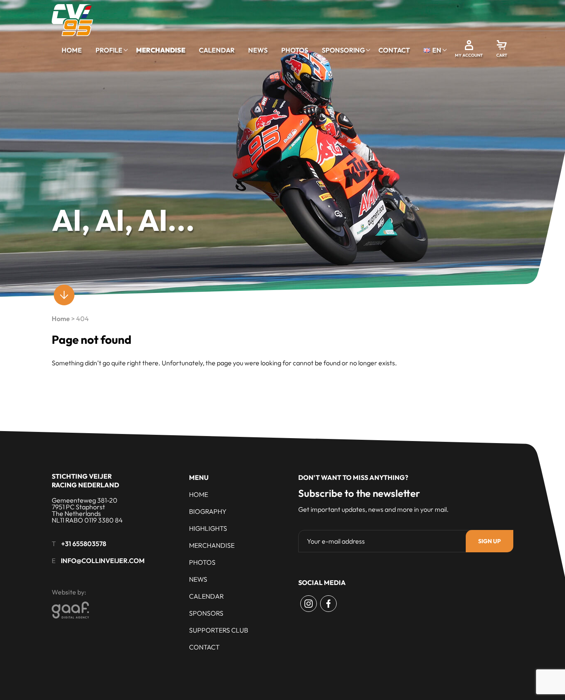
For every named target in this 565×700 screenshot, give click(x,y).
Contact (394, 50)
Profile (109, 50)
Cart (501, 55)
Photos (294, 50)
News (258, 50)
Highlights (208, 528)
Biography (208, 511)
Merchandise (160, 50)
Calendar (217, 50)
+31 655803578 (83, 543)
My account (469, 55)
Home (72, 50)
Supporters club (218, 630)
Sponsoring (343, 50)
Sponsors (206, 613)
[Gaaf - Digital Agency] (116, 610)
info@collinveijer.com (103, 560)
